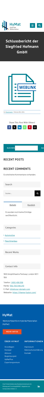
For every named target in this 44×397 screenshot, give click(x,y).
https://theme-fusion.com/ (24, 292)
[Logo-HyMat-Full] (11, 21)
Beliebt (13, 205)
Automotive (10, 235)
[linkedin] (39, 386)
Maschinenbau (11, 241)
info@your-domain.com (20, 289)
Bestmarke (9, 112)
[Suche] (39, 25)
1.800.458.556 (17, 282)
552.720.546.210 (17, 285)
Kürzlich (31, 205)
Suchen (11, 148)
